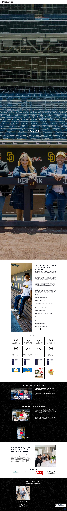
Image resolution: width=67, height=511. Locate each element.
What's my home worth (24, 464)
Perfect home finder (15, 464)
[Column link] (23, 496)
